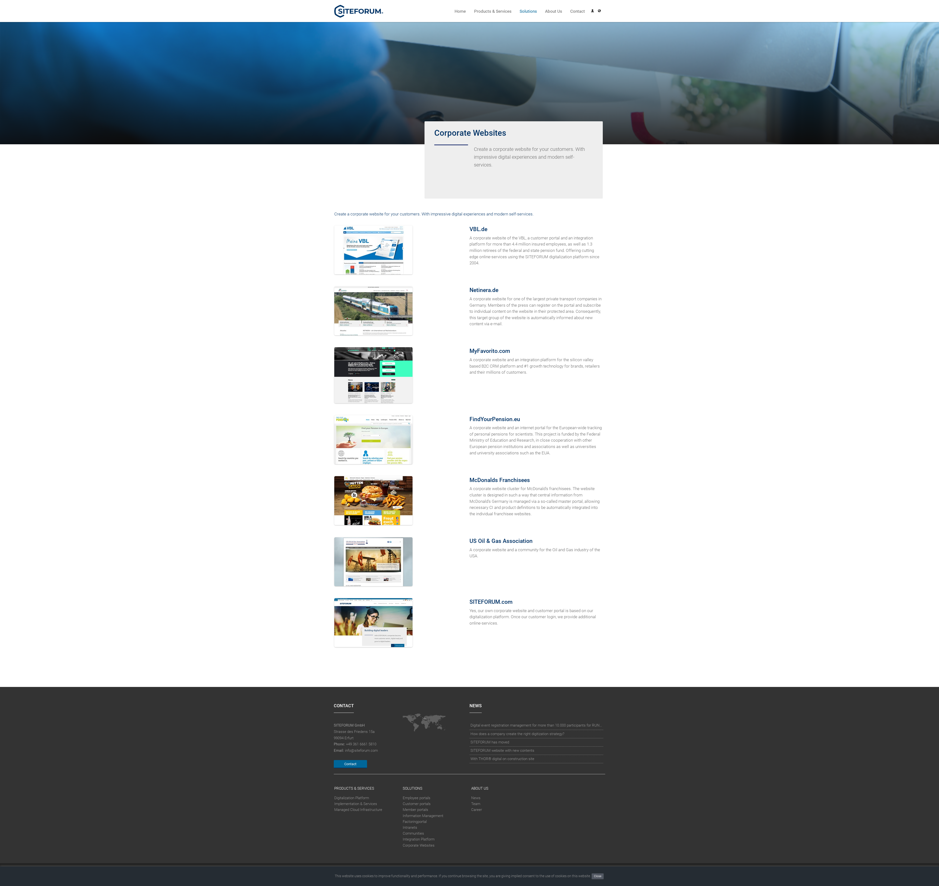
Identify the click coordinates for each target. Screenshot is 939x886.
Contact (577, 11)
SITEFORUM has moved (489, 742)
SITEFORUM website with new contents (502, 750)
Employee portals (416, 798)
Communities (413, 833)
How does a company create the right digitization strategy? (517, 734)
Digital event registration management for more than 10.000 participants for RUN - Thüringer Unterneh (536, 725)
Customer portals (417, 804)
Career (476, 809)
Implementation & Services (355, 804)
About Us (553, 11)
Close (597, 876)
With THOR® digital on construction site (502, 759)
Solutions (528, 11)
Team (475, 804)
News (476, 798)
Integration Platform (419, 839)
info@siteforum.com (361, 750)
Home (460, 11)
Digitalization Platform (351, 798)
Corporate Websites (419, 845)
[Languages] (599, 11)
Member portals (415, 809)
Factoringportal (415, 821)
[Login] (592, 11)
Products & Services (493, 11)
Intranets (410, 827)
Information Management (423, 816)
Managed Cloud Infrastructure (358, 809)
